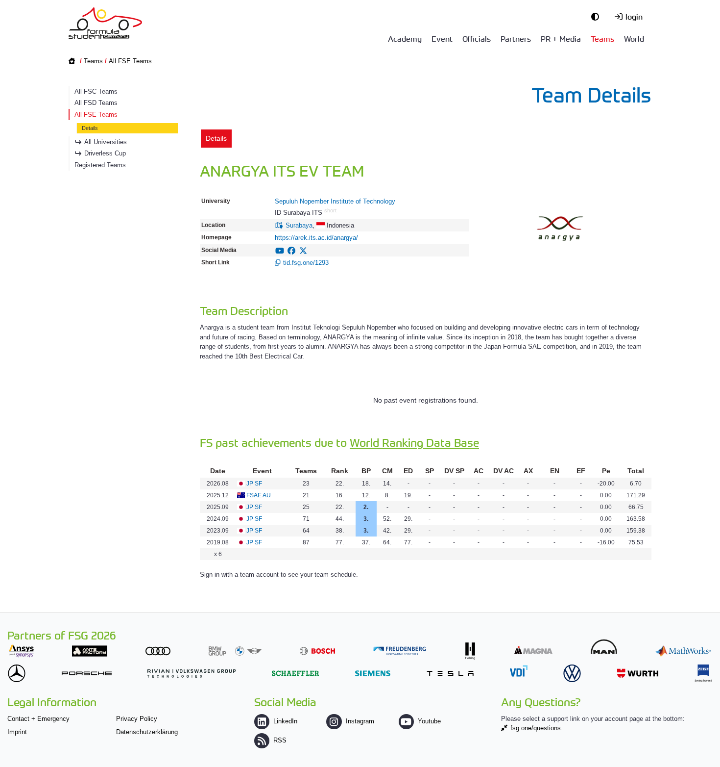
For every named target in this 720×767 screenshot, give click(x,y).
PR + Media (561, 38)
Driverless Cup (105, 153)
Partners (516, 38)
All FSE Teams (130, 61)
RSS (280, 740)
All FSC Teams (96, 91)
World (634, 38)
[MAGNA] (533, 650)
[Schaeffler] (295, 673)
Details (90, 128)
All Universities (105, 142)
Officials (476, 38)
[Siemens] (372, 673)
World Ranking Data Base (414, 442)
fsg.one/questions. (536, 728)
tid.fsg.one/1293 (306, 262)
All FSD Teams (96, 102)
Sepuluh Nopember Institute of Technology (335, 201)
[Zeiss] (703, 673)
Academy (405, 38)
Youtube (429, 721)
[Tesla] (450, 673)
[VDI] (519, 670)
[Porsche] (87, 673)
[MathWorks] (683, 651)
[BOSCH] (317, 651)
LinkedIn (285, 721)
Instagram (360, 721)
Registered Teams (100, 165)
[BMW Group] (235, 651)
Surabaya (299, 225)
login (634, 16)
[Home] (105, 23)
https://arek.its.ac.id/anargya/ (316, 237)
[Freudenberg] (399, 651)
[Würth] (637, 673)
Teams (602, 38)
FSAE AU (258, 495)
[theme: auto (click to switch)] (597, 16)
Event (442, 38)
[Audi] (157, 651)
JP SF (254, 483)
